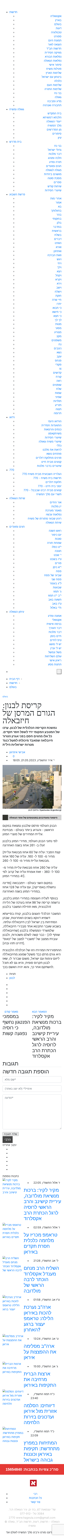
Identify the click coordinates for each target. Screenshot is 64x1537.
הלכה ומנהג (54, 158)
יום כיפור (56, 534)
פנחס (58, 360)
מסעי (58, 328)
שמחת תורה (54, 542)
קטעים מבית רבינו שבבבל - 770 (42, 490)
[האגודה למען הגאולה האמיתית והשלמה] (32, 1482)
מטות (58, 324)
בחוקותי (56, 218)
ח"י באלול (55, 607)
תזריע (58, 405)
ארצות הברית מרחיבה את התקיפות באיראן (40, 1379)
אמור (58, 202)
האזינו (58, 243)
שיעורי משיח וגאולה (50, 441)
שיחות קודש (54, 186)
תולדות (57, 401)
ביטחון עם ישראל (51, 77)
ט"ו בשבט (55, 559)
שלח (58, 388)
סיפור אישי (55, 64)
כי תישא (56, 312)
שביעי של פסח (52, 575)
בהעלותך (56, 210)
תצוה (58, 409)
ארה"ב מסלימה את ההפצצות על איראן (40, 1351)
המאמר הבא (40, 1011)
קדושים (57, 372)
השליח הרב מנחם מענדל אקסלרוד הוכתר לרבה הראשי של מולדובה (41, 1279)
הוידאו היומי (54, 421)
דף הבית (14, 679)
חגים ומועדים (53, 166)
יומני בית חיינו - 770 (49, 486)
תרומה (57, 413)
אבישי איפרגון (17, 752)
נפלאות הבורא (53, 56)
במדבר (57, 226)
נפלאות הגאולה (52, 60)
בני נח (57, 93)
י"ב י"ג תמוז (54, 595)
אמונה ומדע (54, 615)
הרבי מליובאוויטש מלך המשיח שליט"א (8, 1140)
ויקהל (58, 275)
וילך (59, 267)
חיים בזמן (55, 636)
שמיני (58, 397)
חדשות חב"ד (53, 48)
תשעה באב (54, 599)
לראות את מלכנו (52, 449)
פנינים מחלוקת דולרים (48, 457)
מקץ (59, 336)
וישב (58, 287)
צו (60, 368)
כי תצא (57, 316)
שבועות (57, 587)
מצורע (57, 332)
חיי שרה (56, 299)
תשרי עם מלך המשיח (48, 494)
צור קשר (35, 1502)
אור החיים (55, 502)
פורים (58, 563)
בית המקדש (54, 113)
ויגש (59, 259)
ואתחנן (57, 251)
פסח (58, 571)
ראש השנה (55, 530)
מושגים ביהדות (52, 174)
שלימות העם (54, 85)
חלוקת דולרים (53, 482)
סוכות (58, 538)
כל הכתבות (35, 1498)
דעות (58, 28)
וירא (59, 283)
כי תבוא (57, 307)
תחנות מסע (54, 664)
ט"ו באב (56, 603)
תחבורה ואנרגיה (52, 105)
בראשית (56, 230)
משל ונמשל (54, 652)
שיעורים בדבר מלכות (49, 465)
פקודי (58, 364)
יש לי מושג (55, 644)
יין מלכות (56, 506)
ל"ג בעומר (55, 583)
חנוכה (58, 551)
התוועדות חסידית (51, 425)
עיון (59, 137)
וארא (58, 247)
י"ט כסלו (56, 547)
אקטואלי (56, 619)
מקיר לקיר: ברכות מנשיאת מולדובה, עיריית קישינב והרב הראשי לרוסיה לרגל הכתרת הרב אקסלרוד (42, 1204)
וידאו (12, 417)
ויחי (59, 263)
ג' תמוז (57, 591)
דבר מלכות (55, 153)
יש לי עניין (55, 648)
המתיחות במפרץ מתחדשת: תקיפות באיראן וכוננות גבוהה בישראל (42, 1451)
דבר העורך (55, 628)
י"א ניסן (57, 567)
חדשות (13, 12)
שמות (58, 393)
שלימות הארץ (53, 72)
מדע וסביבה (54, 101)
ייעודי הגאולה (53, 121)
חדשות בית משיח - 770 (47, 478)
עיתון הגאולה (16, 611)
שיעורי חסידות (53, 190)
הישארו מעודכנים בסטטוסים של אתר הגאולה (33, 817)
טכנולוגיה (56, 32)
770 (11, 470)
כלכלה (57, 81)
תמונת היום (54, 40)
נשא (59, 352)
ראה (58, 380)
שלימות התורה (53, 89)
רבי (35, 1493)
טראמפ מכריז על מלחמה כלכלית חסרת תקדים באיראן (40, 1243)
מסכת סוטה (54, 178)
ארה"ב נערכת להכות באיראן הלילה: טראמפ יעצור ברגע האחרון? (38, 1318)
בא (59, 206)
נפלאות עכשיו (53, 514)
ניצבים (57, 348)
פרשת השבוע (17, 194)
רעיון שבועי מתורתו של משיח (44, 518)
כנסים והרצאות (52, 429)
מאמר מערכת (53, 510)
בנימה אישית (54, 624)
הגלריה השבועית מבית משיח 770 (41, 474)
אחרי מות (55, 198)
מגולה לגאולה (53, 170)
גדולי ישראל (54, 149)
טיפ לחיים (55, 640)
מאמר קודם (11, 1011)
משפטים (56, 340)
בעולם (57, 24)
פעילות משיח (53, 68)
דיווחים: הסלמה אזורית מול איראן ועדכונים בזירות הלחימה (40, 1414)
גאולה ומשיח (16, 109)
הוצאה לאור (54, 44)
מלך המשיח (54, 125)
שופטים (57, 384)
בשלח (57, 235)
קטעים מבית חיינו (51, 461)
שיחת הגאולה (17, 498)
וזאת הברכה (54, 255)
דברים (57, 239)
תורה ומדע (55, 162)
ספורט (57, 36)
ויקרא (58, 279)
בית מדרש (15, 141)
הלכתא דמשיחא (52, 117)
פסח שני (56, 579)
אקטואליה (55, 16)
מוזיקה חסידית (53, 52)
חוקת (58, 295)
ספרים (57, 182)
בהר (58, 214)
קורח (58, 376)
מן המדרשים (54, 129)
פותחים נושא (53, 453)
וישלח (58, 291)
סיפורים (56, 133)
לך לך (58, 320)
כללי (59, 445)
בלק (59, 222)
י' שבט (57, 555)
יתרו (59, 303)
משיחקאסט (54, 433)
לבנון (12, 978)
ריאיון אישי (55, 660)
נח (60, 344)
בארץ (58, 20)
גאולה (58, 97)
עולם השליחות (53, 656)
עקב (59, 356)
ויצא (59, 271)
